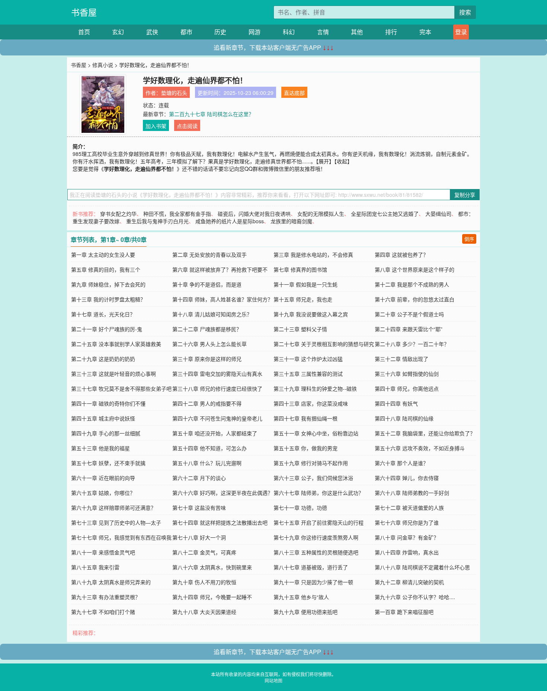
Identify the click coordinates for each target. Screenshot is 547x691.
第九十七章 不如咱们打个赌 (103, 611)
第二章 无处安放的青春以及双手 (209, 254)
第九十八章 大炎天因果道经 (204, 611)
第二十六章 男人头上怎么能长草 (209, 344)
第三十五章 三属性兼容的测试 (308, 373)
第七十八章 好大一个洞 (199, 537)
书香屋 (84, 12)
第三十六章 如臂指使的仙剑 (407, 373)
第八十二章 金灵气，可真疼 (204, 552)
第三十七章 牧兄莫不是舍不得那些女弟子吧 (121, 388)
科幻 (289, 32)
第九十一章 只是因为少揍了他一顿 (313, 582)
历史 (220, 32)
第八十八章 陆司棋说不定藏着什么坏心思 (422, 567)
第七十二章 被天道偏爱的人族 (409, 507)
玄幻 (118, 32)
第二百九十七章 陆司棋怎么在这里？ (211, 114)
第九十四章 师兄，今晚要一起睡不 (212, 597)
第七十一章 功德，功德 (300, 507)
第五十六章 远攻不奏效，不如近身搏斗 (420, 448)
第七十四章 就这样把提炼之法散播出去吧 (220, 522)
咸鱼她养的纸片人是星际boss (229, 221)
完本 (425, 32)
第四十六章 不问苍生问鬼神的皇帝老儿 (217, 418)
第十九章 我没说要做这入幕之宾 (311, 314)
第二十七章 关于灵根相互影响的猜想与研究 (324, 344)
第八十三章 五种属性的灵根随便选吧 (316, 552)
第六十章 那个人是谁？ (401, 463)
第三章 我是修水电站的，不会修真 (313, 254)
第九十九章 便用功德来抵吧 (306, 611)
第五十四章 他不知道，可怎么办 (209, 448)
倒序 (469, 238)
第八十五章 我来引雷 (95, 567)
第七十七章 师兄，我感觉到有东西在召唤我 (121, 537)
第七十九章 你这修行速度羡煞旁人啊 (316, 537)
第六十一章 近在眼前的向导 (103, 478)
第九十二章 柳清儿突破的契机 (409, 582)
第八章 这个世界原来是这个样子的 (414, 269)
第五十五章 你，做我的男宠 (306, 448)
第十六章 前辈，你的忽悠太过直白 (414, 299)
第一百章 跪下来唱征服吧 (404, 611)
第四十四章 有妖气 (396, 403)
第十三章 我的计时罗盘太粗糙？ (108, 299)
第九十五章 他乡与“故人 (301, 597)
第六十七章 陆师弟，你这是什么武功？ (319, 492)
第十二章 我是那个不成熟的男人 (412, 284)
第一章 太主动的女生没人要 (103, 254)
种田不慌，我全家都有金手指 (177, 213)
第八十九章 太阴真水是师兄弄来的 (111, 582)
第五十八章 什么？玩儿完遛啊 (206, 463)
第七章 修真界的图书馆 (300, 269)
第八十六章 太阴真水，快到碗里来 (212, 567)
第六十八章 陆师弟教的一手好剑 (412, 492)
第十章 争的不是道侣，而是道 (206, 284)
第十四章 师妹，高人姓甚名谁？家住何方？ (222, 299)
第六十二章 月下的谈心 (199, 478)
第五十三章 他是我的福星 (100, 448)
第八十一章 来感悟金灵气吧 (103, 552)
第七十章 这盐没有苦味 (199, 507)
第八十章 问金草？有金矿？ (407, 537)
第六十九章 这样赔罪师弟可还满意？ (113, 507)
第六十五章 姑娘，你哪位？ (103, 492)
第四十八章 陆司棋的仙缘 (404, 418)
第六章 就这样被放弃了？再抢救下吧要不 (220, 269)
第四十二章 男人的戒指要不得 (206, 403)
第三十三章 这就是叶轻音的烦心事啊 (113, 373)
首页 (84, 32)
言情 (323, 32)
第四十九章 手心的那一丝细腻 (105, 433)
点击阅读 (187, 125)
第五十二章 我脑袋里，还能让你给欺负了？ (425, 433)
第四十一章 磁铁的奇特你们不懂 (108, 403)
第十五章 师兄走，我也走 (303, 299)
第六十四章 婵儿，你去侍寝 (407, 478)
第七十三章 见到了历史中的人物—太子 (116, 522)
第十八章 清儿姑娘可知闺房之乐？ (212, 314)
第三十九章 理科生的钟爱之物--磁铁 (315, 388)
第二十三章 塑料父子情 (300, 329)
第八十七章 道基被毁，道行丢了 (311, 567)
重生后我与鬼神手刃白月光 (157, 221)
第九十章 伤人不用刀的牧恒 (204, 582)
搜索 (465, 12)
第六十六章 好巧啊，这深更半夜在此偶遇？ (222, 492)
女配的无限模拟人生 (320, 213)
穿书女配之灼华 (118, 213)
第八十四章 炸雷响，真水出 (407, 552)
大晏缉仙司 (438, 213)
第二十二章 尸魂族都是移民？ (206, 329)
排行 (391, 32)
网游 (254, 32)
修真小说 (102, 64)
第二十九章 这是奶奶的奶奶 (103, 358)
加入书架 (155, 125)
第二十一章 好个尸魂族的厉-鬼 (106, 329)
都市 (186, 32)
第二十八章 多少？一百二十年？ (412, 344)
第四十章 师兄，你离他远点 (407, 388)
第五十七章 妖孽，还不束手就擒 (108, 463)
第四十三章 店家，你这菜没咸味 (311, 403)
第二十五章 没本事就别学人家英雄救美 (116, 344)
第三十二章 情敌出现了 (401, 358)
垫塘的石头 (174, 92)
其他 (357, 32)
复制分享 (464, 194)
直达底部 (294, 92)
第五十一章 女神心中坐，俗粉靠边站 (316, 433)
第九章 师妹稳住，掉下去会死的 (108, 284)
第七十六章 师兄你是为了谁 (407, 522)
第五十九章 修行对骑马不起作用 (311, 463)
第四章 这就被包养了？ (401, 254)
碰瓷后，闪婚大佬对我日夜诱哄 (254, 213)
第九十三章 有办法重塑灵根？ (105, 597)
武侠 (152, 32)
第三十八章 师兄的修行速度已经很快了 (217, 388)
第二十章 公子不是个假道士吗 (409, 314)
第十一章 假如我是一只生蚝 (306, 284)
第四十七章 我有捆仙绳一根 (306, 418)
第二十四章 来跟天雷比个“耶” (408, 329)
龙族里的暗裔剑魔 (291, 221)
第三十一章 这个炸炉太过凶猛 (308, 358)
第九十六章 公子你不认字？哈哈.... (415, 597)
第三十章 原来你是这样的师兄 (206, 358)
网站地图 (273, 680)
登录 (461, 32)
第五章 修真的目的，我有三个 (105, 269)
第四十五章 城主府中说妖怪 (103, 418)
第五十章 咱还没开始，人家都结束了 (214, 433)
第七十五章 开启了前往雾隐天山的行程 (319, 522)
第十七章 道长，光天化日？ (103, 314)
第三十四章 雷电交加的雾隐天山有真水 (217, 373)
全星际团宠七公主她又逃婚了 (385, 213)
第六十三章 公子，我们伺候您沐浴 (313, 478)
